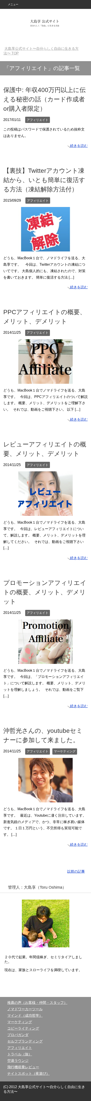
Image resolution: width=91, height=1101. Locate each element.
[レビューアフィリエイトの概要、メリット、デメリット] (45, 512)
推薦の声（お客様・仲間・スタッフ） (37, 1003)
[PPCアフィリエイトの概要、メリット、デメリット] (45, 380)
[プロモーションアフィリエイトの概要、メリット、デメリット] (45, 660)
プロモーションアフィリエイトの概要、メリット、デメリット (44, 592)
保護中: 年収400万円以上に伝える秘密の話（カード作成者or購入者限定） (44, 99)
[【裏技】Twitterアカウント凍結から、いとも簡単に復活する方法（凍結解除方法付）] (45, 248)
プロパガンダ (17, 1035)
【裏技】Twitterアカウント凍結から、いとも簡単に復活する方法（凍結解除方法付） (44, 180)
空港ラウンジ (17, 1061)
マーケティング (65, 751)
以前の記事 (76, 871)
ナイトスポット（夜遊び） (28, 1073)
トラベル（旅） (19, 1054)
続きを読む (79, 146)
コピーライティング (23, 1028)
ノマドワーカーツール (25, 1009)
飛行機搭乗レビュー (23, 1067)
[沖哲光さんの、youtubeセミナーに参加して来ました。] (45, 799)
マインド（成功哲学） (25, 1015)
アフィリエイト (37, 120)
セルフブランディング (25, 1041)
